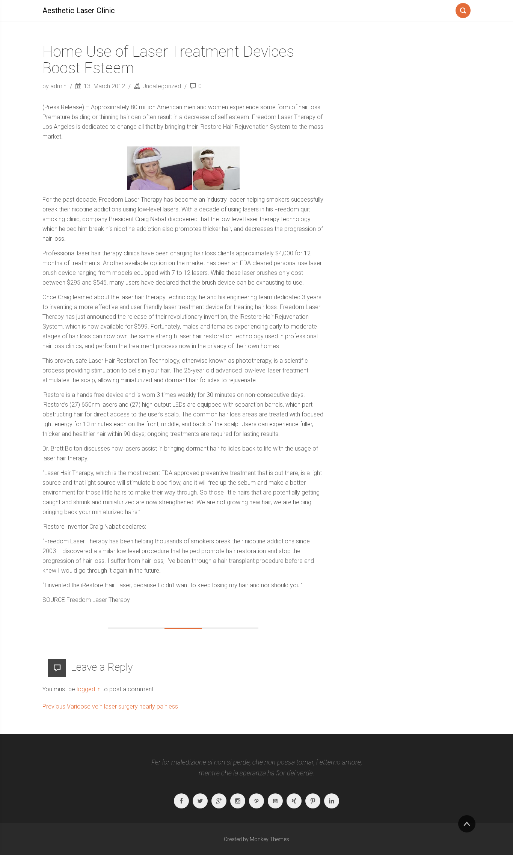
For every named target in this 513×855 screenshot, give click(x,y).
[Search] (463, 9)
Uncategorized (161, 86)
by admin (55, 86)
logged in (89, 689)
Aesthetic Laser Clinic (78, 10)
